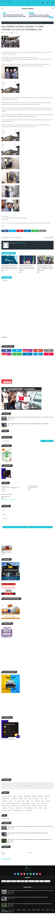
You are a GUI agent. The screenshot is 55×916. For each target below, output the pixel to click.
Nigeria (27, 800)
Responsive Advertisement (27, 785)
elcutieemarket (14, 798)
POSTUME (34, 805)
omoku (42, 800)
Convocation (40, 796)
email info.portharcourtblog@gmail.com (10, 487)
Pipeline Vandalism (26, 803)
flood (30, 798)
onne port (48, 800)
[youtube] (43, 3)
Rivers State (11, 808)
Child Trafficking (26, 796)
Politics (38, 803)
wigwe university (28, 810)
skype (29, 489)
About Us (30, 852)
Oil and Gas (37, 800)
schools (40, 808)
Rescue (45, 805)
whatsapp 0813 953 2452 (33, 486)
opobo (3, 803)
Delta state (47, 796)
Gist (15, 800)
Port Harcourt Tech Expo (25, 805)
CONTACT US (4, 486)
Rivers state (4, 808)
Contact (9, 1)
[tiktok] (49, 354)
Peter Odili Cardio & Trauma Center (14, 803)
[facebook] (23, 3)
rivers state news (18, 808)
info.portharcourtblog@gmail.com (8, 499)
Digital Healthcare (5, 798)
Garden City (4, 800)
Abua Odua (4, 796)
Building (19, 796)
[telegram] (48, 3)
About (5, 1)
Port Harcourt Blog (7, 32)
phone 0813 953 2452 (32, 487)
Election (20, 798)
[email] (52, 3)
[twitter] (28, 3)
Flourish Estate (36, 798)
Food (42, 798)
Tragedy (45, 808)
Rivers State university (28, 808)
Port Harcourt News (15, 805)
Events (25, 798)
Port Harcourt (44, 803)
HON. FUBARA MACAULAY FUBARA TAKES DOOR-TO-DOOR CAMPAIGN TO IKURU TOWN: (14, 15)
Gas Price (10, 800)
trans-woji (4, 810)
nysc (32, 800)
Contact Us (3, 490)
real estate (40, 805)
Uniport (9, 810)
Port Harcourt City (5, 805)
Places (33, 803)
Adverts (9, 796)
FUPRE (45, 798)
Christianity (34, 796)
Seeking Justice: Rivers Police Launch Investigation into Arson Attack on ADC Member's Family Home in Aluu (45, 268)
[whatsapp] (38, 3)
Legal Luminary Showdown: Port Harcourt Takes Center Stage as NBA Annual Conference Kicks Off (9, 267)
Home (2, 1)
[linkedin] (27, 354)
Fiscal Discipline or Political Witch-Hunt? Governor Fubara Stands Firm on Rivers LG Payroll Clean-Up (27, 268)
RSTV (36, 808)
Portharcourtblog (27, 8)
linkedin (3, 489)
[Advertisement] (27, 325)
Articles (14, 796)
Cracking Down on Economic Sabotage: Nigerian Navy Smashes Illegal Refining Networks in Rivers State (39, 15)
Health (19, 800)
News (7, 22)
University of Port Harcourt (18, 810)
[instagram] (33, 3)
